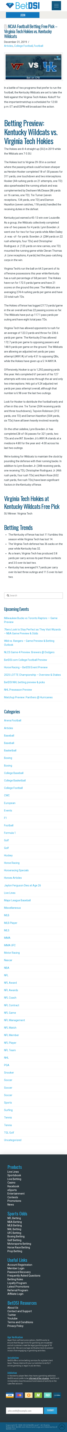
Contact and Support (19, 1311)
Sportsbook (14, 1175)
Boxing (8, 757)
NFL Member (11, 1035)
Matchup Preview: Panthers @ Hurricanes (28, 697)
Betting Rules (15, 1279)
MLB (6, 915)
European (9, 803)
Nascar (8, 960)
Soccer (8, 1080)
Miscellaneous (12, 907)
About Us (12, 1307)
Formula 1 (10, 832)
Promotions (14, 1200)
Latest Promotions (18, 1286)
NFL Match (10, 1027)
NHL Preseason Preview (18, 689)
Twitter (11, 1314)
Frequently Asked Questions (23, 1275)
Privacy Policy (15, 1325)
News (10, 1204)
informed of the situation (39, 1378)
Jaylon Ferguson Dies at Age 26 (22, 885)
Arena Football (12, 720)
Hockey (8, 855)
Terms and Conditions (20, 1322)
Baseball (9, 735)
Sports (8, 1102)
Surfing (8, 1110)
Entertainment (16, 1193)
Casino (11, 1182)
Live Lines (9, 892)
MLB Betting (14, 1225)
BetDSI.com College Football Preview (25, 659)
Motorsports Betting (19, 1243)
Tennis (8, 1117)
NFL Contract (11, 1005)
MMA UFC (10, 945)
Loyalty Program (17, 1283)
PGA (6, 1065)
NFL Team (10, 1050)
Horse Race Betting (18, 1247)
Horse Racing (12, 862)
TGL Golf (9, 1132)
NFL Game (10, 1012)
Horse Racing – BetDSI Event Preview (26, 667)
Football (38, 45)
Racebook (13, 1186)
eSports (12, 1190)
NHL (6, 1057)
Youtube (12, 1318)
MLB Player (10, 922)
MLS (6, 930)
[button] (56, 5)
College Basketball (15, 780)
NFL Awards (11, 990)
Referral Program (17, 1290)
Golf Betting (14, 1240)
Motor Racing (12, 952)
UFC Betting (14, 1232)
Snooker (9, 1072)
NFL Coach (10, 997)
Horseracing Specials (16, 870)
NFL (6, 975)
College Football (23, 45)
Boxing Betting (16, 1236)
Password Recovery (19, 1272)
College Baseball (13, 773)
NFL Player (10, 1042)
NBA (6, 967)
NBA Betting (14, 1221)
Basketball (10, 750)
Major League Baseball (17, 900)
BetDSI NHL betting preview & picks (24, 682)
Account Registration (19, 1264)
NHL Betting (14, 1229)
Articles (8, 45)
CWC (7, 795)
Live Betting (14, 1179)
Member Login (15, 1268)
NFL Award (10, 982)
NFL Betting (14, 1218)
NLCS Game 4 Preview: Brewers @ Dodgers (29, 652)
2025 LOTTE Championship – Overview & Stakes (32, 674)
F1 (5, 817)
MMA (7, 937)
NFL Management (14, 1020)
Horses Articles (13, 877)
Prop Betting (14, 1251)
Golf (6, 840)
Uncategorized (12, 1140)
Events (8, 810)
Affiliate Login (15, 1293)
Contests (12, 1197)
